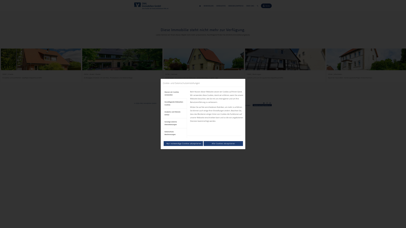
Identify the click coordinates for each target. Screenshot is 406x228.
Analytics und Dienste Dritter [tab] (172, 113)
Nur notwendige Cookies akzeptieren (184, 143)
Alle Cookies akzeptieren (223, 143)
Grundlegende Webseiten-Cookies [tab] (174, 103)
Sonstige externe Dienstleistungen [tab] (171, 123)
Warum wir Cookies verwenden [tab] (172, 93)
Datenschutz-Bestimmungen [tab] (170, 133)
